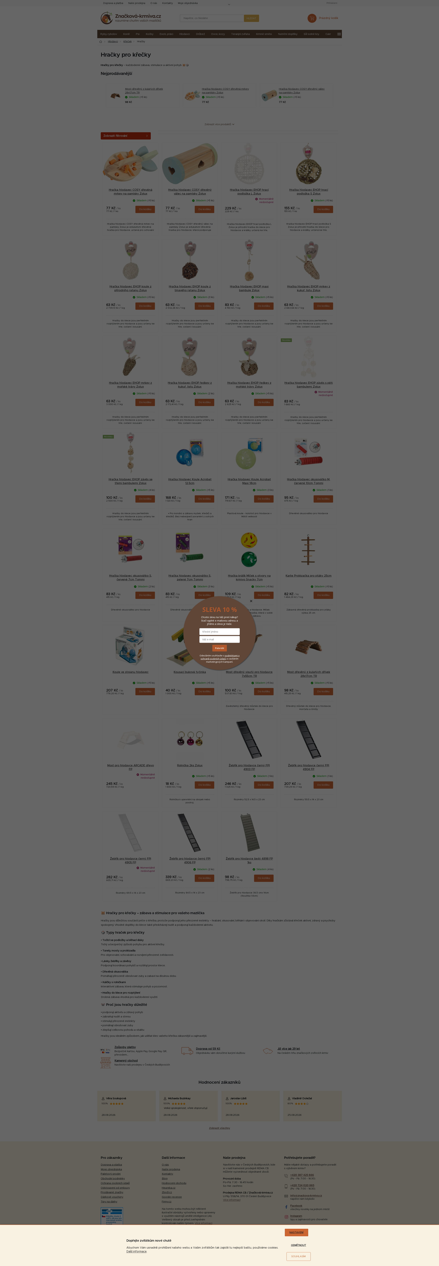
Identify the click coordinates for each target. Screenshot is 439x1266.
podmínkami (231, 655)
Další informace (136, 1251)
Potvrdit (219, 648)
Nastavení (296, 1232)
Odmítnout (298, 1245)
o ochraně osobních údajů (220, 657)
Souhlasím (298, 1256)
